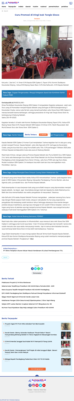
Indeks (20, 6)
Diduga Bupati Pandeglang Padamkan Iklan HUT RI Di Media (27, 359)
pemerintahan (54, 6)
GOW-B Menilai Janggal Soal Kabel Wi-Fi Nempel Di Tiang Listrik (28, 341)
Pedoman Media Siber (40, 390)
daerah (28, 6)
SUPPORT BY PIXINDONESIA (10, 400)
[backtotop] (37, 376)
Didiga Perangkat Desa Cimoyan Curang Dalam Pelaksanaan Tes (35, 172)
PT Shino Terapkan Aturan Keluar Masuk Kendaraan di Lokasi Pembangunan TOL (33, 251)
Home (4, 6)
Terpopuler (12, 6)
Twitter (41, 388)
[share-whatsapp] (38, 268)
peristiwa (64, 6)
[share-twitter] (35, 268)
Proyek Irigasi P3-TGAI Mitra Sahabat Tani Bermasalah (24, 324)
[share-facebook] (32, 268)
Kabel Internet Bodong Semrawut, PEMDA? (27, 216)
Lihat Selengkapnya (36, 369)
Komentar (38, 273)
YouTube (45, 388)
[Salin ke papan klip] (41, 268)
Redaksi (30, 390)
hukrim (35, 6)
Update (43, 134)
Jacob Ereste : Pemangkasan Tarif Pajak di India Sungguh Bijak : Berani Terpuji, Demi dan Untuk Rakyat (31, 351)
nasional (43, 6)
